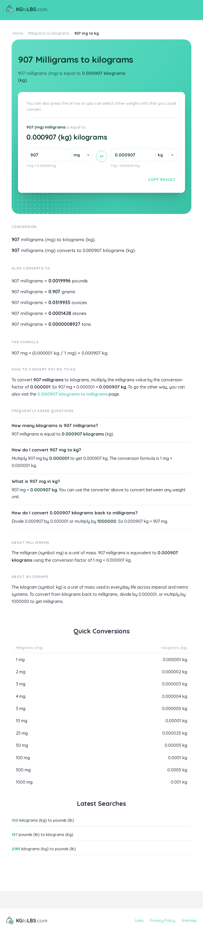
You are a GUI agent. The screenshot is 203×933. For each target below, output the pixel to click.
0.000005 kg (174, 708)
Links (139, 920)
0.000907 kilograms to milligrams (72, 394)
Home (18, 33)
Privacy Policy (162, 920)
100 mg (23, 757)
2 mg (20, 671)
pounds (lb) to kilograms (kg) (42, 834)
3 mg (20, 684)
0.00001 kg (176, 720)
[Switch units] (101, 156)
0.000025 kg (174, 733)
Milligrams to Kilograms (48, 33)
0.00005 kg (176, 745)
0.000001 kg (175, 659)
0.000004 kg (174, 696)
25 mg (22, 733)
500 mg (23, 769)
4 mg (20, 696)
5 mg (20, 708)
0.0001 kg (177, 757)
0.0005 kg (177, 769)
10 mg (21, 720)
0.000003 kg (174, 684)
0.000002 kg (174, 671)
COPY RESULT (162, 179)
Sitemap (189, 920)
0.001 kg (179, 782)
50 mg (22, 745)
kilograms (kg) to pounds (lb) (43, 820)
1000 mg (24, 782)
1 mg (20, 659)
